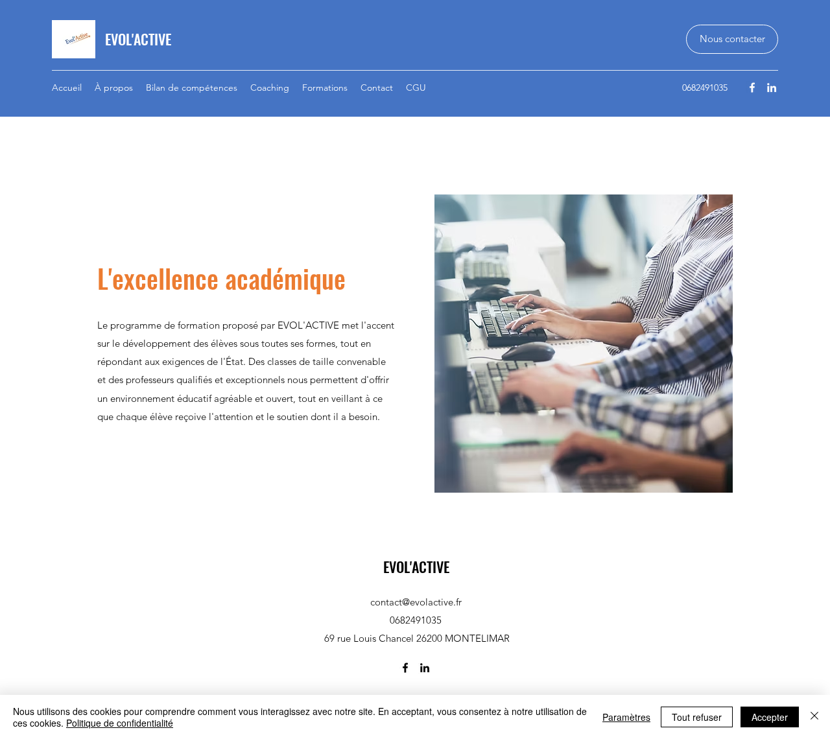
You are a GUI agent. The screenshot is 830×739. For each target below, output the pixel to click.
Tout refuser (697, 716)
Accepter (770, 716)
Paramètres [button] (626, 716)
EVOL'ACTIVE (138, 39)
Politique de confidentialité (119, 722)
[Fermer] (814, 717)
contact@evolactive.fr (416, 602)
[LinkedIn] (771, 87)
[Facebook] (752, 87)
